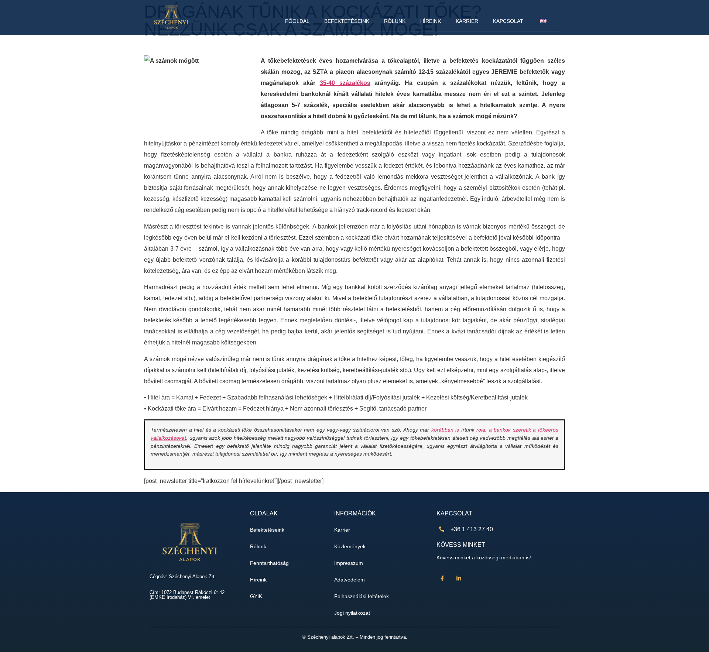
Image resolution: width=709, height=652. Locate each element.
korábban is (445, 430)
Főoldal (297, 21)
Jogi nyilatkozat (352, 613)
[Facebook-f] (442, 578)
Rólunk (394, 21)
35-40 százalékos (345, 83)
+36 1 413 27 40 (472, 529)
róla (480, 430)
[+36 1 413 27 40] (441, 529)
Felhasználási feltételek (361, 596)
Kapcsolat (508, 21)
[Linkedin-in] (458, 578)
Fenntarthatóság (269, 563)
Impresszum (348, 563)
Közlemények (350, 546)
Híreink (430, 21)
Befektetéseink (346, 21)
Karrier (467, 21)
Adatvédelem (349, 580)
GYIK (256, 596)
